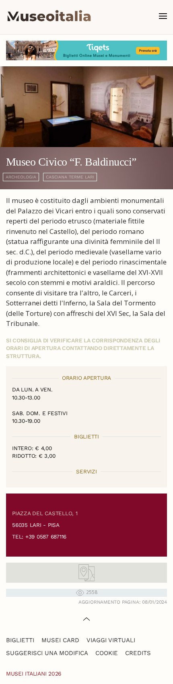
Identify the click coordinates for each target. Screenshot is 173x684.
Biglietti (20, 640)
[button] (163, 16)
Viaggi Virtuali (110, 640)
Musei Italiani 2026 (34, 673)
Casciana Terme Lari (70, 177)
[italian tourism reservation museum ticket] (86, 50)
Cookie (106, 653)
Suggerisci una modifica (47, 653)
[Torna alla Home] (49, 16)
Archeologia (21, 177)
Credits (138, 653)
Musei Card (60, 640)
